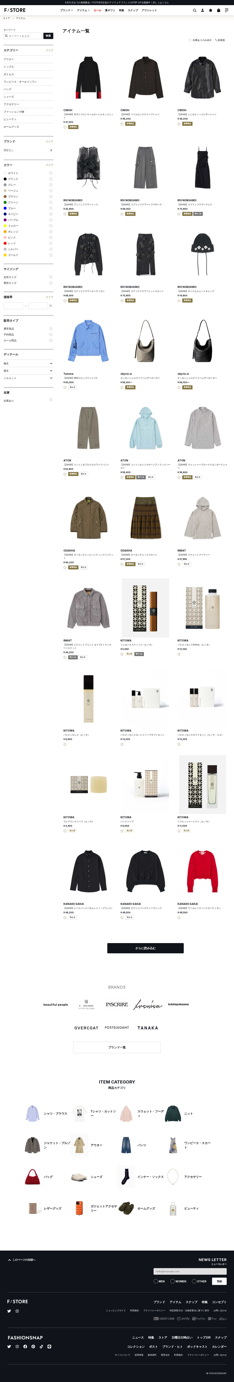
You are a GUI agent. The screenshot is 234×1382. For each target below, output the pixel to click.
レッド (12, 243)
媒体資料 (152, 1355)
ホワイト (13, 173)
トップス (9, 66)
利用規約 (134, 1310)
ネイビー (13, 214)
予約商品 (9, 334)
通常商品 (9, 328)
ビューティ (10, 119)
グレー (12, 184)
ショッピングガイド (116, 1310)
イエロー (13, 225)
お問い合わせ (220, 1310)
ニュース (138, 1337)
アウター (9, 59)
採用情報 (139, 1355)
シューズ (9, 96)
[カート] (219, 10)
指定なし (9, 150)
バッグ (7, 89)
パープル (13, 219)
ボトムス (9, 74)
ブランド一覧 (117, 1047)
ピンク (12, 237)
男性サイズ (10, 283)
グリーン (13, 202)
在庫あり (9, 400)
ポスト (153, 1346)
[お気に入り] (211, 10)
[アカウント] (202, 10)
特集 (121, 10)
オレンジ (13, 231)
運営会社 (165, 1355)
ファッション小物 (14, 111)
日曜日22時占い (182, 1337)
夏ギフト (110, 10)
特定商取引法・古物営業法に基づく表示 (189, 1310)
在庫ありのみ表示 (202, 40)
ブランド (65, 10)
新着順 (221, 40)
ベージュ (13, 190)
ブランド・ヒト (172, 1346)
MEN (162, 1281)
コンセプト (219, 1302)
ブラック (13, 179)
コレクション (136, 1346)
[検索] (194, 10)
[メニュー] (227, 10)
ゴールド (13, 255)
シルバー (13, 249)
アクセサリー (11, 104)
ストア (6, 18)
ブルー (12, 208)
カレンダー (219, 1346)
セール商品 (10, 340)
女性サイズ (10, 277)
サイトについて (122, 1355)
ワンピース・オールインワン (20, 81)
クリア (49, 50)
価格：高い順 (212, 62)
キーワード (10, 30)
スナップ (133, 10)
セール (97, 10)
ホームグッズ (11, 126)
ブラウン (13, 196)
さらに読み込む (145, 948)
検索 (48, 35)
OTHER (201, 1281)
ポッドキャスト (197, 1346)
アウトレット (149, 10)
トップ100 (204, 1337)
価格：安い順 (212, 54)
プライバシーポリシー (154, 1310)
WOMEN (181, 1281)
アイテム (82, 10)
